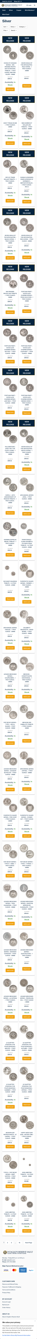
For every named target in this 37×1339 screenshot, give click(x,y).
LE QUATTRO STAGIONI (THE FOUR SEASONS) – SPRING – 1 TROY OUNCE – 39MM (27, 1088)
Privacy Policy (6, 1292)
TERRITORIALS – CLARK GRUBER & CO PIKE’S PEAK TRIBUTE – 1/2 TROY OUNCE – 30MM (27, 543)
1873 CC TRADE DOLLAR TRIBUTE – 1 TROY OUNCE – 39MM (10, 180)
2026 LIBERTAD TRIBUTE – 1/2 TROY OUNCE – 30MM (27, 1214)
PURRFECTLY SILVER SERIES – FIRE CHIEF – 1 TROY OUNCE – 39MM (10, 818)
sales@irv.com (11, 1260)
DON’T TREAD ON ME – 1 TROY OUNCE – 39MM (10, 125)
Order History (6, 1307)
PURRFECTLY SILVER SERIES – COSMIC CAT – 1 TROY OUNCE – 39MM (26, 818)
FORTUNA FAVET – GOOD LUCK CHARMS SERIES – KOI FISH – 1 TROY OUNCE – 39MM (10, 349)
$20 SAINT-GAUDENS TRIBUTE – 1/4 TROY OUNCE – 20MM (10, 583)
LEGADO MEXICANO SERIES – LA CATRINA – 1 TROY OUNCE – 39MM (10, 999)
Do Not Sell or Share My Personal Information (16, 1335)
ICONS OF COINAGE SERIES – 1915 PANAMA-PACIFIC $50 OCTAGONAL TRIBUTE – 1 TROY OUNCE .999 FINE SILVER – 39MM (10, 68)
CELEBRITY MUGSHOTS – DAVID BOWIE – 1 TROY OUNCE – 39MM (26, 630)
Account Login (6, 1302)
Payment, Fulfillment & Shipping (11, 1287)
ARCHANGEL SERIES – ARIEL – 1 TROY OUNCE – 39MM (26, 497)
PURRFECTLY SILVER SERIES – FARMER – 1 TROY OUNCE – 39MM (26, 584)
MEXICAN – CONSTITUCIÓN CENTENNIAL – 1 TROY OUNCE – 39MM (27, 677)
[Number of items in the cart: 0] (34, 5)
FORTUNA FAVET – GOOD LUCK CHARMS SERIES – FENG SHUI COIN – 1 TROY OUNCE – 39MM (27, 296)
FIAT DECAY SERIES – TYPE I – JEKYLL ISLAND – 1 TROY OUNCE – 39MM (10, 725)
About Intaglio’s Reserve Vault (11, 1317)
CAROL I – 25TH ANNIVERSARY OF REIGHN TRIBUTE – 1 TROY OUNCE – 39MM (10, 498)
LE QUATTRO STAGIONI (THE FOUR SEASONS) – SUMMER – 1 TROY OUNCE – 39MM (10, 1088)
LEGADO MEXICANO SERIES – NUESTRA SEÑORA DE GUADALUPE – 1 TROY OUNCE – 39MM (26, 905)
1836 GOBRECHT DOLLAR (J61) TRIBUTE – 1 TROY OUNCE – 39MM (26, 125)
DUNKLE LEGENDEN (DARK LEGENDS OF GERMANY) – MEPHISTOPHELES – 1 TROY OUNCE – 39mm (26, 182)
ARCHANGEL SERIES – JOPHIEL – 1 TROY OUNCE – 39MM (26, 770)
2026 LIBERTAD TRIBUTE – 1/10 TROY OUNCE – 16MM (26, 1174)
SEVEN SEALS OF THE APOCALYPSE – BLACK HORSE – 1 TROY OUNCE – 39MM (10, 239)
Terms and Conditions (8, 1290)
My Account (5, 1304)
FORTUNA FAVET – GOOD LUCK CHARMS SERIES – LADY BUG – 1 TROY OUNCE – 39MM (10, 399)
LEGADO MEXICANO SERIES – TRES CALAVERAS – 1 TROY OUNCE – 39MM (10, 904)
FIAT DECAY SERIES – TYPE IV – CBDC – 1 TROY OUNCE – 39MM (10, 864)
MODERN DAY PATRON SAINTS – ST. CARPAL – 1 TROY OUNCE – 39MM (10, 1135)
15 (19, 1242)
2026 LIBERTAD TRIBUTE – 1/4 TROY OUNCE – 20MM (10, 1214)
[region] (18, 1329)
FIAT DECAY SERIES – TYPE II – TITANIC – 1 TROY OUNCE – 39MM (26, 864)
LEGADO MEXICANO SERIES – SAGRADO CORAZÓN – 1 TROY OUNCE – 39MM (10, 952)
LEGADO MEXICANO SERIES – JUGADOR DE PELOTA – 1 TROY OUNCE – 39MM (10, 771)
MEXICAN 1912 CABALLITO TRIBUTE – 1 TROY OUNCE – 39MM (26, 725)
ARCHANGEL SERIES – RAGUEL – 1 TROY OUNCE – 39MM (10, 629)
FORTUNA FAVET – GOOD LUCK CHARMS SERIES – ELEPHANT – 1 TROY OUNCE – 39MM (27, 349)
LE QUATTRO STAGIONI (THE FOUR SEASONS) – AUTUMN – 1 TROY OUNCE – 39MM (27, 1046)
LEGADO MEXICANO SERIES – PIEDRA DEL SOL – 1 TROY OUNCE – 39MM (27, 999)
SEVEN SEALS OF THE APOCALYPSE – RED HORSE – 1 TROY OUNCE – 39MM (26, 238)
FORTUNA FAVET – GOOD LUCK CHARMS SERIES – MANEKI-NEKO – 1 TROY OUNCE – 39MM (27, 400)
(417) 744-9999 (11, 1262)
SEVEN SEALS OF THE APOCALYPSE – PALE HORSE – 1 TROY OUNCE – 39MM (27, 66)
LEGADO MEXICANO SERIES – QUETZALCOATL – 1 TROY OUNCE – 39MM (26, 953)
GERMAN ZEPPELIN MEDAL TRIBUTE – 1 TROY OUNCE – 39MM (10, 542)
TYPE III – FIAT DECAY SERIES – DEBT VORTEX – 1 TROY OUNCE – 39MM (10, 1175)
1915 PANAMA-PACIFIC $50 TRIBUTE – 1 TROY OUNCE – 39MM (10, 294)
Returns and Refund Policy (10, 1284)
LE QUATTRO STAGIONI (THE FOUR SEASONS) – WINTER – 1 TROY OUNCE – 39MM (10, 1046)
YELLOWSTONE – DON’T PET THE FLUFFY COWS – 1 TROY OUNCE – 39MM (10, 450)
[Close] (35, 1321)
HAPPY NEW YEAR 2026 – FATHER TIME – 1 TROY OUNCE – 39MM (27, 1135)
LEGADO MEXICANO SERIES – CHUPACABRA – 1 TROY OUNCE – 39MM (10, 677)
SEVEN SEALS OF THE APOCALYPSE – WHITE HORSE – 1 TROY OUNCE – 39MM (27, 450)
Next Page (28, 1242)
